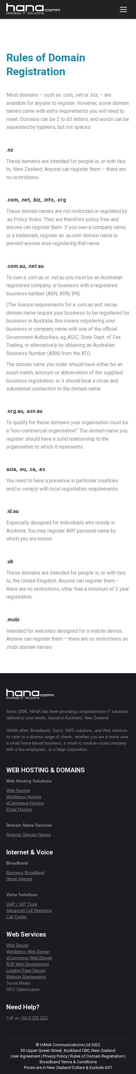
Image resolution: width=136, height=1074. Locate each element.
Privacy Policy (55, 1056)
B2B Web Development (27, 964)
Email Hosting (19, 809)
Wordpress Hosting (23, 796)
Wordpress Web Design (27, 951)
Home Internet (19, 879)
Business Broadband (25, 872)
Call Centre (16, 916)
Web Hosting (18, 790)
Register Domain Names (28, 834)
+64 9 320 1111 (34, 1018)
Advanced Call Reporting (29, 910)
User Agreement (25, 1056)
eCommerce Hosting (25, 803)
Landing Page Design (25, 970)
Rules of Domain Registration (97, 1056)
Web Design (17, 945)
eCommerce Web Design (29, 958)
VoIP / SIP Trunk (22, 904)
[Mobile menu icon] (123, 9)
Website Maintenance (26, 976)
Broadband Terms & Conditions (68, 1061)
